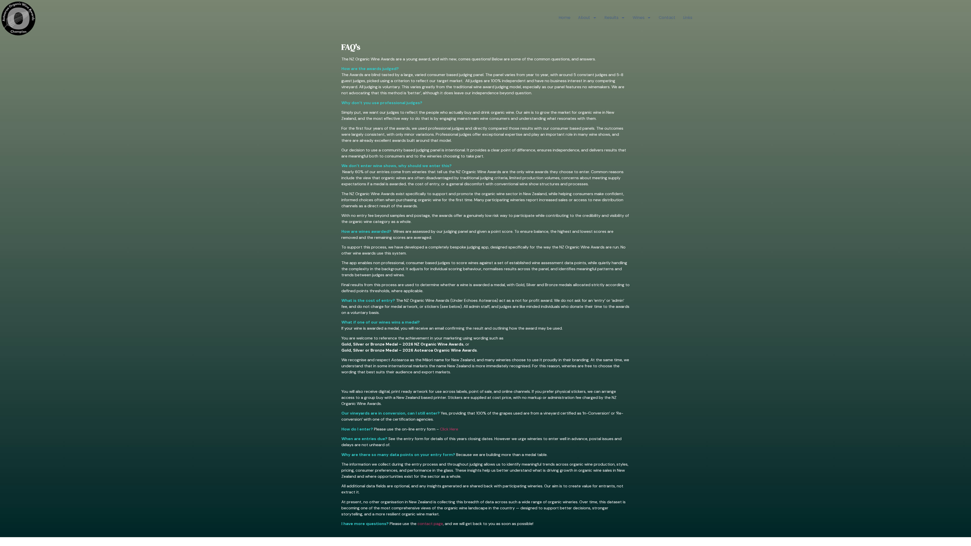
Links (687, 17)
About (584, 17)
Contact (667, 17)
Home (564, 17)
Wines (639, 17)
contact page (430, 523)
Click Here (448, 429)
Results (611, 17)
